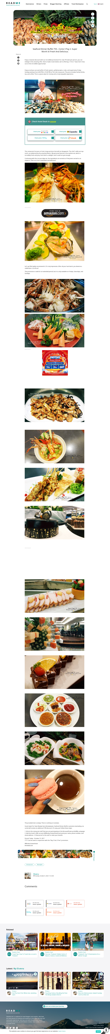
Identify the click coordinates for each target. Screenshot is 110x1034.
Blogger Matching (55, 4)
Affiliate (66, 4)
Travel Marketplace (78, 4)
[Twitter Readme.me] (10, 1028)
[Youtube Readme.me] (14, 1028)
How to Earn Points (98, 1025)
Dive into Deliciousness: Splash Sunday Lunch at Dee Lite (90, 994)
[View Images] (24, 854)
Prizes (46, 4)
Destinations (30, 4)
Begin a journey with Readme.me (95, 1027)
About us (101, 1023)
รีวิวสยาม (14, 991)
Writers (38, 4)
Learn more (61, 1031)
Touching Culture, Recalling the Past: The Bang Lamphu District (56, 994)
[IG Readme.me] (17, 1028)
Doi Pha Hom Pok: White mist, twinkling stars (24, 994)
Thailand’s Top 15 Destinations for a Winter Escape (89, 955)
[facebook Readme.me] (7, 1028)
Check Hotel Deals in (44, 121)
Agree (98, 1031)
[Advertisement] (55, 564)
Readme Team (16, 952)
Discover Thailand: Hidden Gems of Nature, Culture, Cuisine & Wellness (56, 955)
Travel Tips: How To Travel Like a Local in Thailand (24, 955)
